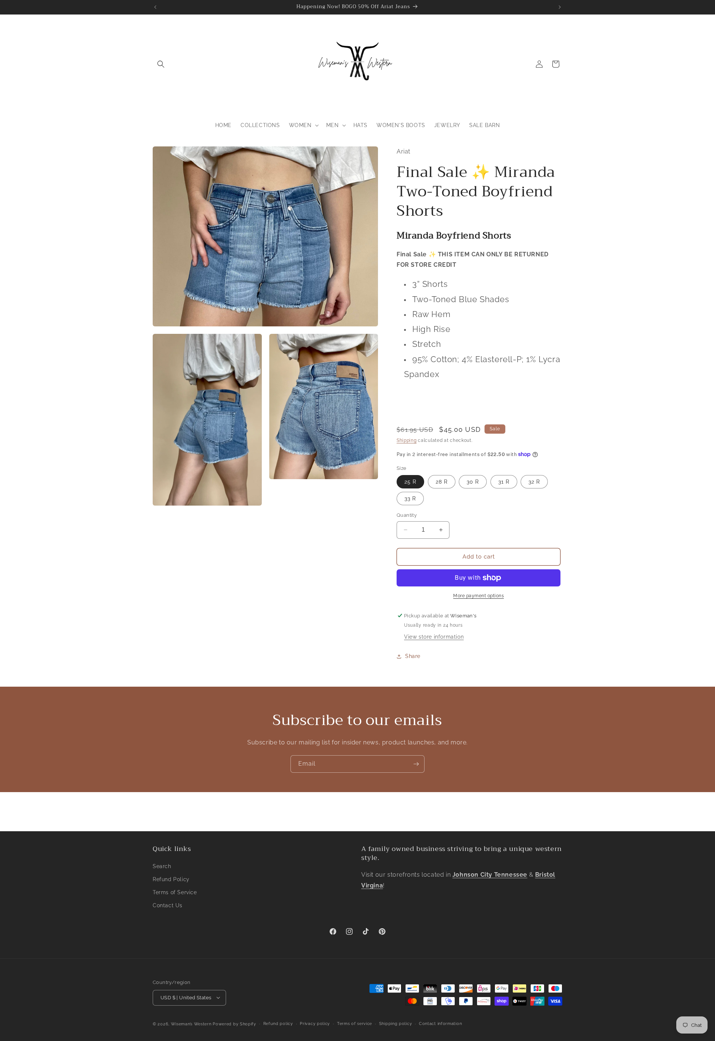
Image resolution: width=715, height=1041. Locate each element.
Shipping (407, 440)
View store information (434, 637)
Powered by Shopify (234, 1023)
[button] (161, 64)
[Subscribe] (416, 764)
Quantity (407, 515)
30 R (473, 482)
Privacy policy (315, 1023)
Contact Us (167, 905)
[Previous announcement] (155, 7)
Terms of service (354, 1023)
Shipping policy (395, 1023)
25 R (410, 482)
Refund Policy (171, 879)
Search (162, 866)
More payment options (478, 595)
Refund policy (278, 1023)
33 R (410, 498)
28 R (442, 482)
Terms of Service (175, 892)
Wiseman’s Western (192, 1023)
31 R (503, 482)
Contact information (440, 1023)
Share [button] (412, 656)
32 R (534, 482)
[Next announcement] (560, 7)
